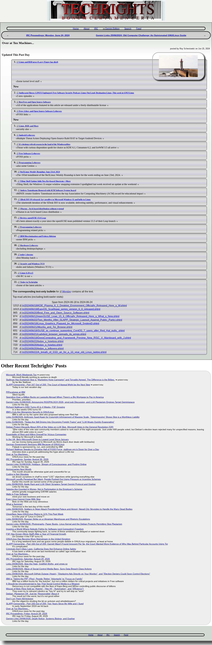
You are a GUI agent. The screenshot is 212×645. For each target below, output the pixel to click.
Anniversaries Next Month (18, 469)
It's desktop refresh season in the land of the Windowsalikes (44, 144)
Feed (138, 28)
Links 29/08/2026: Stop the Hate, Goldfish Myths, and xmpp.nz (37, 564)
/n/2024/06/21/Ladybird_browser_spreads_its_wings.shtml (54, 334)
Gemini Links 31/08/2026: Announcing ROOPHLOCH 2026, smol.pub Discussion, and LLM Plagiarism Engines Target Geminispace (70, 402)
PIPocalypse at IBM (15, 392)
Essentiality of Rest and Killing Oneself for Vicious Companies (36, 434)
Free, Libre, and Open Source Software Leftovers (40, 111)
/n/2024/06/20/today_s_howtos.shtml (42, 345)
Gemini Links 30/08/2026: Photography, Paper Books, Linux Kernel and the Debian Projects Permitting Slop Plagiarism (64, 524)
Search (127, 28)
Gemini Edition (112, 28)
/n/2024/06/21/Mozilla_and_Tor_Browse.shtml (47, 327)
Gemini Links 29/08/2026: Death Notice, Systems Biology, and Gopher (40, 618)
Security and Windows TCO (32, 264)
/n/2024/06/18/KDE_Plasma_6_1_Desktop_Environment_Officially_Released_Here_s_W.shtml (74, 305)
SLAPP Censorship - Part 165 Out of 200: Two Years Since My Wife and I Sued (44, 603)
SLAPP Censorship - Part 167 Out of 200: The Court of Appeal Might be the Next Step (48, 384)
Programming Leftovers (29, 162)
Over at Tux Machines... (17, 454)
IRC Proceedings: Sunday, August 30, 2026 (27, 459)
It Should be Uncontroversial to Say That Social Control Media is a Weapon (43, 583)
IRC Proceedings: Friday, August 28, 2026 (26, 613)
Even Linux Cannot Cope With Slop (23, 499)
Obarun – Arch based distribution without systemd (42, 208)
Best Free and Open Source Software (35, 102)
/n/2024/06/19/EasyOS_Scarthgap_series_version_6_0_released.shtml (61, 309)
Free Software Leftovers (29, 153)
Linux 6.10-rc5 (26, 273)
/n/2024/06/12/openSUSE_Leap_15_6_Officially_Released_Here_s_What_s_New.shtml (70, 316)
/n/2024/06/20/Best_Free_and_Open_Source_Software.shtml (55, 312)
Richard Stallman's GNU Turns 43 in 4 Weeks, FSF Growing (35, 407)
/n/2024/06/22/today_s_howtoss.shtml (42, 341)
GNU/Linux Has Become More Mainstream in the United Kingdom (38, 539)
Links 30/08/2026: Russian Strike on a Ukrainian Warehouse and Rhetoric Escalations (48, 519)
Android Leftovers (27, 135)
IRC (96, 28)
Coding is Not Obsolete (17, 474)
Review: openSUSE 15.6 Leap (33, 218)
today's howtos (26, 254)
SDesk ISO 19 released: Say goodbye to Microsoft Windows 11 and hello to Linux (55, 199)
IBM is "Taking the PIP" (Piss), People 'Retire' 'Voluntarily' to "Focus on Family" (44, 578)
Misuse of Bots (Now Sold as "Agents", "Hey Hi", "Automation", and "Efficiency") (45, 588)
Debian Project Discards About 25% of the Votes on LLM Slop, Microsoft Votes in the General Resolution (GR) (59, 427)
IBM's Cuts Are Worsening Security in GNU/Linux (30, 412)
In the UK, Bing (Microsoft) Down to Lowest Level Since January (37, 439)
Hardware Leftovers (29, 245)
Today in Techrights (29, 282)
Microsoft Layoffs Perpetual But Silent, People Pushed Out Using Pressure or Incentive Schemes (53, 479)
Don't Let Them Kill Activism (19, 598)
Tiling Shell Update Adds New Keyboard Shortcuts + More (45, 181)
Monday (66, 291)
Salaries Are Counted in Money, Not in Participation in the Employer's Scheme (44, 489)
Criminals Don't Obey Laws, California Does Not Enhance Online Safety (41, 549)
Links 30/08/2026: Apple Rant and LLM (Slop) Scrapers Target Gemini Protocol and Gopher (51, 484)
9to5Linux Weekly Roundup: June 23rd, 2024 (40, 172)
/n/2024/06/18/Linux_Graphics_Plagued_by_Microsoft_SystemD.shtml (60, 323)
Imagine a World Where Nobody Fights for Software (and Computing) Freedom (45, 529)
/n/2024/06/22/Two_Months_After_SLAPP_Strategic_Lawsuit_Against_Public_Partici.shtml (72, 320)
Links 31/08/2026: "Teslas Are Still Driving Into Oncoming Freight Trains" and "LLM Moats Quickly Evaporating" (60, 422)
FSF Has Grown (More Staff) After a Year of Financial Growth (36, 534)
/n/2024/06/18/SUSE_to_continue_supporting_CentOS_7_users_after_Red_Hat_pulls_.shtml (73, 330)
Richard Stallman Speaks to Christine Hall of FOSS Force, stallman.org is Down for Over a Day (52, 449)
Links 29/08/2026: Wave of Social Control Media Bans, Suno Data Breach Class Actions (49, 569)
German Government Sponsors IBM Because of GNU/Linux (35, 444)
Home (76, 28)
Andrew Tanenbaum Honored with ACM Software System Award (48, 190)
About (86, 28)
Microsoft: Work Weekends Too (21, 374)
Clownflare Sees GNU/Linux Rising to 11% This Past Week (34, 514)
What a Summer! (14, 504)
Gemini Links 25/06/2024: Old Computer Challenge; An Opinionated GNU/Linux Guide (141, 35)
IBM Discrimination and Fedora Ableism (38, 236)
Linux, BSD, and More (28, 126)
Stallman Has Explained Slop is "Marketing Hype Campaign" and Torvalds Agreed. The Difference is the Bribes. (60, 379)
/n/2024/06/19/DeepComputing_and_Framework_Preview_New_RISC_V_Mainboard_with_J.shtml (76, 337)
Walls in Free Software (17, 494)
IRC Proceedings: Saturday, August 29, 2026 (28, 559)
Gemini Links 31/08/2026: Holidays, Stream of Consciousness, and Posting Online (46, 464)
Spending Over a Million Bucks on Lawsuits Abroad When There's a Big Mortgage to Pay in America (55, 397)
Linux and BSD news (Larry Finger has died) (38, 62)
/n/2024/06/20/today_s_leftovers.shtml (43, 348)
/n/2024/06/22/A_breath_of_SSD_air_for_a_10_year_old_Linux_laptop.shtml (64, 352)
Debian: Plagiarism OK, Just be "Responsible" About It (32, 593)
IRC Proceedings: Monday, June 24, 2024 (48, 35)
